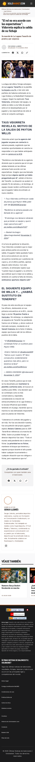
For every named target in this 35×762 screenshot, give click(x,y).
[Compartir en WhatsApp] (22, 53)
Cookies (4, 716)
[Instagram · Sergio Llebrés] (6, 546)
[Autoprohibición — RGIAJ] (27, 610)
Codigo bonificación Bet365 (10, 686)
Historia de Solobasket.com (10, 721)
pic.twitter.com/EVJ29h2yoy (15, 367)
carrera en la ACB (15, 154)
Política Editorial (7, 697)
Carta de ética (6, 703)
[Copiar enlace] (27, 53)
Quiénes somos (6, 708)
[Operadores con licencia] (17, 618)
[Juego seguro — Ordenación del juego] (15, 609)
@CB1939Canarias (18, 205)
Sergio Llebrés (11, 509)
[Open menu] (31, 3)
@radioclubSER (26, 352)
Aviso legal (5, 681)
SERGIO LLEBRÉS (16, 46)
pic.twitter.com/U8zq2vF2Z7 (15, 227)
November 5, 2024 (11, 375)
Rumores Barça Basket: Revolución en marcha (11, 586)
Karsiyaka (6, 317)
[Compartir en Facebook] (13, 53)
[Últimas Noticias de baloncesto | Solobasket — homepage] (13, 3)
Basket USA (5, 732)
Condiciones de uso (8, 692)
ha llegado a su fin (9, 90)
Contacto (4, 727)
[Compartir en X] (18, 53)
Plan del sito (5, 738)
